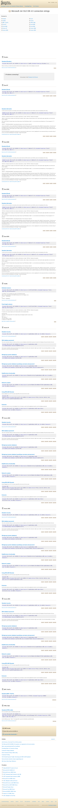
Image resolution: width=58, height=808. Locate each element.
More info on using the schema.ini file (8, 321)
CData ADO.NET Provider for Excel (10, 768)
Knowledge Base (28, 6)
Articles (4, 739)
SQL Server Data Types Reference (9, 761)
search (17, 801)
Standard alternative (7, 108)
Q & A (21, 801)
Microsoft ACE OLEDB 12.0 (9, 770)
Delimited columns (6, 288)
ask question (27, 801)
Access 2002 (5, 30)
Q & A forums (36, 6)
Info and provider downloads (9, 734)
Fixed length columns (7, 304)
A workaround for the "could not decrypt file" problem (11, 134)
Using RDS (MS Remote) (8, 392)
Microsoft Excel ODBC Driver (9, 778)
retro (39, 801)
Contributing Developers (52, 805)
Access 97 (5, 28)
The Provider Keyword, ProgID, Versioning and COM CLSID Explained (16, 756)
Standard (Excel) (6, 89)
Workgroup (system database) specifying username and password (18, 364)
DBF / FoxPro (5, 22)
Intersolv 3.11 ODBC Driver (8, 793)
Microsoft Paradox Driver (8, 787)
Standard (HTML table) (7, 710)
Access (32, 20)
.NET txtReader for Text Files (9, 795)
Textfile (4, 20)
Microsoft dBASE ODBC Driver (9, 791)
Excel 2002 (5, 26)
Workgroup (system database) (9, 354)
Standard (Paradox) (6, 61)
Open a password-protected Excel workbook (11, 746)
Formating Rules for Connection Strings (10, 748)
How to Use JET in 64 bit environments (8, 67)
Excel (31, 18)
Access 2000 (33, 28)
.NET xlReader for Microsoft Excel (10, 780)
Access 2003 (33, 30)
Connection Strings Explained (8, 750)
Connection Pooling (6, 754)
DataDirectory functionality (8, 373)
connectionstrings (5, 801)
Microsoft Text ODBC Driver (9, 789)
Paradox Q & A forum (33, 77)
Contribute (53, 2)
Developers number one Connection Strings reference (12, 6)
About (49, 2)
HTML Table (32, 22)
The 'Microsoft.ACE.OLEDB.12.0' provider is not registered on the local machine (18, 744)
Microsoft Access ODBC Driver (9, 772)
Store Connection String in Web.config (9, 752)
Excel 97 (4, 24)
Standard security (6, 331)
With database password (8, 340)
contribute (34, 801)
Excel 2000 (32, 24)
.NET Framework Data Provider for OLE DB (12, 774)
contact (47, 801)
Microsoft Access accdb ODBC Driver (11, 782)
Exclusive (4, 404)
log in (56, 2)
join (56, 801)
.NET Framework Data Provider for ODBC (11, 776)
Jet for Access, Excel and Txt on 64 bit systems (12, 742)
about (43, 801)
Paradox (4, 18)
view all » (53, 739)
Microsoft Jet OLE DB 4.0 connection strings (30, 11)
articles (12, 801)
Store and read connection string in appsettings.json (12, 759)
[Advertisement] (29, 44)
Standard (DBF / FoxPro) (8, 693)
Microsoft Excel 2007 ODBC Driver (10, 784)
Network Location (6, 382)
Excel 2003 (32, 26)
